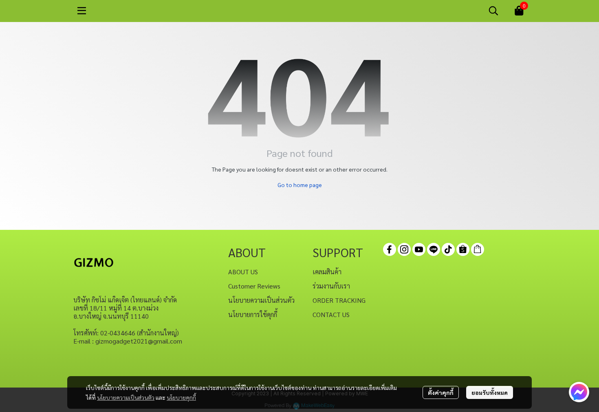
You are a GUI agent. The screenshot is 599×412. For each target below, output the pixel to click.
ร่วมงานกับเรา (331, 286)
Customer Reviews (254, 286)
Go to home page (299, 184)
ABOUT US (243, 271)
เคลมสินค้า (327, 271)
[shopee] (462, 249)
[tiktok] (448, 249)
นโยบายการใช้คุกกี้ (252, 314)
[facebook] (389, 249)
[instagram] (404, 249)
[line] (433, 249)
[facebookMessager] (579, 392)
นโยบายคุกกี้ (181, 397)
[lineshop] (477, 249)
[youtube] (418, 249)
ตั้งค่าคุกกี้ (441, 392)
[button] (493, 11)
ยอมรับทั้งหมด (489, 392)
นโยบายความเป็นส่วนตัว (125, 397)
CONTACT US (331, 314)
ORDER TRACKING (339, 300)
